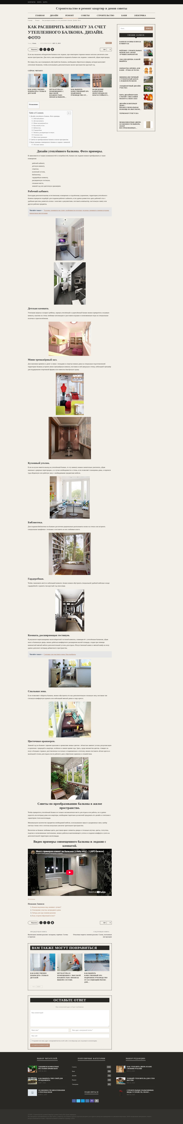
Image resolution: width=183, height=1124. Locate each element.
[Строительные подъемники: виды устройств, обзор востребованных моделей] (120, 1092)
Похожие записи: (39, 144)
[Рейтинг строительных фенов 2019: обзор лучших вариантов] (148, 53)
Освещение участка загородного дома (46, 910)
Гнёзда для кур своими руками (44, 913)
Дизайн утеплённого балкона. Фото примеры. (45, 116)
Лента (39, 2)
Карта (45, 2)
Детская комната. (39, 121)
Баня (124, 15)
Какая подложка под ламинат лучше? (46, 907)
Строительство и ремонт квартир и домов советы (91, 8)
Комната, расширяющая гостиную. (44, 132)
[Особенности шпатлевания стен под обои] (32, 1092)
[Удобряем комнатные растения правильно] (32, 1069)
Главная (39, 15)
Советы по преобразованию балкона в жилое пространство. (49, 139)
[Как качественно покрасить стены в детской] (37, 80)
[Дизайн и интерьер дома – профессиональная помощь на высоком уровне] (148, 106)
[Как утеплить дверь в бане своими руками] (120, 1069)
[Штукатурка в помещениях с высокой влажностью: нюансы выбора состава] (59, 80)
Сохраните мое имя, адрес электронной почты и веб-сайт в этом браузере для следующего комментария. (64, 1041)
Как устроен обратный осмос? (43, 916)
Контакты (31, 2)
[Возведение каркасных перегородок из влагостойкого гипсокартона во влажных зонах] (102, 80)
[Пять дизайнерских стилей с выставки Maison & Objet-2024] (148, 97)
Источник (31, 899)
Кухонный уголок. (39, 125)
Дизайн (54, 15)
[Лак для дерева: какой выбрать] (148, 61)
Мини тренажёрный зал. (41, 123)
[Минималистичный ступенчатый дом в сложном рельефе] (148, 79)
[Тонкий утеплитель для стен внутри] (120, 1080)
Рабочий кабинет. (39, 118)
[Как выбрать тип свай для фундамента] (32, 1080)
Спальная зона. (38, 135)
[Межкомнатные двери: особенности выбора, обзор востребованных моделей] (148, 124)
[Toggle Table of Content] (68, 113)
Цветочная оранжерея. (40, 137)
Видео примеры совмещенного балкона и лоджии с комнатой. (50, 142)
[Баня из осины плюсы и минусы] (148, 44)
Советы (85, 15)
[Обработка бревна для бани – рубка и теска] (148, 70)
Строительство (105, 15)
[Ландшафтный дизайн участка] (148, 88)
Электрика (140, 15)
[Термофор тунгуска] (148, 115)
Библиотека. (37, 128)
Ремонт (69, 15)
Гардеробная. (38, 130)
